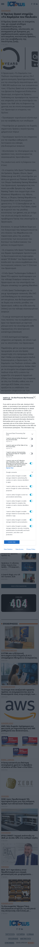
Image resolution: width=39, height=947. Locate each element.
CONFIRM (12, 542)
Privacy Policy (30, 549)
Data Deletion (8, 549)
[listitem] (19, 434)
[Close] (35, 398)
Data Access (19, 549)
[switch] (31, 439)
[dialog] (19, 473)
